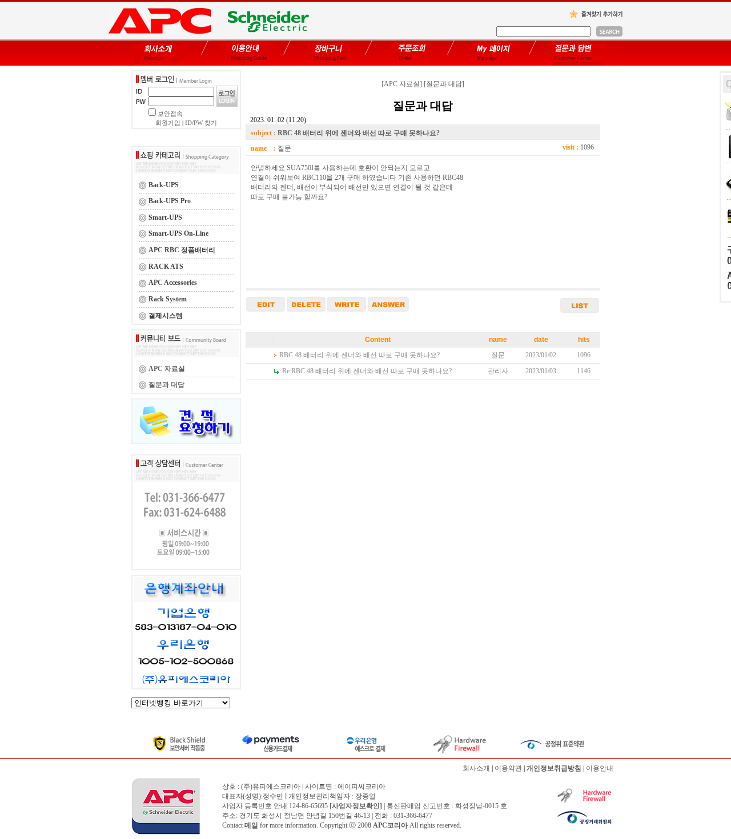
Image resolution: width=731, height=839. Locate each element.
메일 (251, 825)
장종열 (365, 796)
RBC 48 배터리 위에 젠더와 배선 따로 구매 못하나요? (359, 355)
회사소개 (476, 768)
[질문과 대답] (444, 84)
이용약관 (508, 768)
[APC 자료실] (401, 84)
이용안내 (599, 768)
